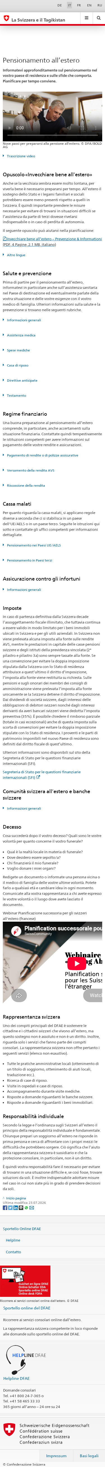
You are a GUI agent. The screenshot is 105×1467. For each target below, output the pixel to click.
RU (99, 5)
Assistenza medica (21, 335)
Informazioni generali (23, 320)
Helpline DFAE (16, 1378)
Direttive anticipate (22, 380)
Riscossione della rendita (25, 485)
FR (79, 5)
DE (59, 5)
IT (69, 5)
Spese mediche (18, 350)
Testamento (16, 395)
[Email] (31, 1207)
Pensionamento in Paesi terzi (29, 560)
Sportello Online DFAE (22, 1228)
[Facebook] (5, 1207)
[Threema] (21, 1207)
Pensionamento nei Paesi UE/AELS (33, 545)
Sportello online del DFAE (26, 1308)
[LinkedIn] (16, 1207)
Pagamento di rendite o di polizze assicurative (42, 455)
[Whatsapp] (26, 1207)
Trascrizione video (20, 156)
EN (89, 5)
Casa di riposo (17, 365)
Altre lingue (15, 255)
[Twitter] (10, 1207)
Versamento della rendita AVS (30, 470)
